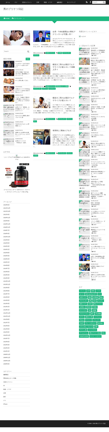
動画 (101, 297)
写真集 (95, 307)
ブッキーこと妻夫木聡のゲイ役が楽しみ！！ (98, 90)
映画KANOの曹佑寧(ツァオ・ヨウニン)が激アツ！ (98, 173)
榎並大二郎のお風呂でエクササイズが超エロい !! (98, 144)
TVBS (60, 53)
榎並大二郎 (89, 317)
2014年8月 (6, 265)
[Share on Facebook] (90, 2)
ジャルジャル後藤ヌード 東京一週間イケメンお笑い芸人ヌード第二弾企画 (98, 153)
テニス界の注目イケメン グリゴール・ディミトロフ (98, 248)
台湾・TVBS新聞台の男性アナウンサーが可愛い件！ (98, 258)
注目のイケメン (27, 2)
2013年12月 (6, 281)
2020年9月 (6, 221)
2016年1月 (6, 249)
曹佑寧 (89, 307)
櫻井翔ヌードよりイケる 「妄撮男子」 (98, 230)
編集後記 (59, 2)
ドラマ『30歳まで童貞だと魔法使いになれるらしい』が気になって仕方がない (22, 100)
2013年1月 (6, 310)
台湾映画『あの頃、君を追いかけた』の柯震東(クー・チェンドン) (98, 81)
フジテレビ (52, 88)
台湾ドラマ (83, 297)
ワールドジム (84, 333)
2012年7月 (6, 322)
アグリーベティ (84, 313)
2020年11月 (6, 217)
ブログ (35, 155)
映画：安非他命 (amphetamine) (95, 203)
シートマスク (92, 330)
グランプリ (96, 320)
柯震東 (94, 310)
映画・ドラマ (48, 2)
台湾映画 (95, 297)
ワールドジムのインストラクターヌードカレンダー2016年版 (98, 163)
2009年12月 (6, 354)
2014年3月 (6, 278)
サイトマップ (71, 2)
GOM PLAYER (84, 336)
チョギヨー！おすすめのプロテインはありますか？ (22, 65)
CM (89, 310)
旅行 (4, 396)
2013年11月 (6, 284)
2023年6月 (6, 205)
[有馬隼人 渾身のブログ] (41, 137)
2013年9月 (6, 287)
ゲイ (16, 2)
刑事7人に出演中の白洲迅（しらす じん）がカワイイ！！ (22, 134)
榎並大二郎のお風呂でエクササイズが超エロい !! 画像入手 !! (64, 67)
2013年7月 (6, 294)
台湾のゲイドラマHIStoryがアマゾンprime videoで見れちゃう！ (22, 90)
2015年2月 (6, 259)
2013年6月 (6, 297)
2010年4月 (6, 345)
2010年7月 (6, 338)
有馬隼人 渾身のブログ (62, 131)
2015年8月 (6, 252)
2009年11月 (6, 357)
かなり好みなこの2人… (98, 135)
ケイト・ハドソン (95, 336)
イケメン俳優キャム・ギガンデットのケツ (98, 222)
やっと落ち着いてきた (21, 80)
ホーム (8, 2)
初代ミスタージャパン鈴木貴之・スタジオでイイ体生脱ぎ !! (98, 126)
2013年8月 (6, 291)
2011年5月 (6, 332)
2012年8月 (6, 319)
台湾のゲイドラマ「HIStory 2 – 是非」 (21, 141)
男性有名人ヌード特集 (62, 86)
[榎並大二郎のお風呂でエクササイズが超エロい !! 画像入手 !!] (41, 69)
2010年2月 (6, 348)
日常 (38, 2)
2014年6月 (6, 271)
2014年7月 (6, 268)
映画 (93, 291)
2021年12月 (6, 208)
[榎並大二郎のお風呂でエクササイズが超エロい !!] (41, 102)
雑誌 (89, 297)
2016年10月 (6, 236)
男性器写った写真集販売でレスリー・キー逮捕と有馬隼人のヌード (98, 52)
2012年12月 (6, 313)
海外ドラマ (83, 304)
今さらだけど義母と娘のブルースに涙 (22, 116)
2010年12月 (6, 335)
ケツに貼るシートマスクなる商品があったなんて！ (98, 213)
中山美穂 (98, 313)
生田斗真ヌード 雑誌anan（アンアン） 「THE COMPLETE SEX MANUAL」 (98, 184)
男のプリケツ (98, 304)
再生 (103, 333)
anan (94, 300)
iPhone (5, 404)
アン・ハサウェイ (90, 323)
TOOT (81, 323)
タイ (35, 121)
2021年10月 (6, 211)
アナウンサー (66, 53)
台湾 (88, 291)
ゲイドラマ (83, 310)
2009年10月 (6, 360)
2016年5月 (6, 243)
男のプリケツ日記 (13, 9)
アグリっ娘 (83, 330)
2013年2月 (6, 306)
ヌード (82, 294)
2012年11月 (6, 316)
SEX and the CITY (91, 294)
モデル (82, 317)
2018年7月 (6, 230)
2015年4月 (6, 256)
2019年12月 (6, 224)
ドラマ (98, 291)
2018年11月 (6, 227)
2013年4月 (6, 303)
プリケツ (88, 320)
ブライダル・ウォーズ (86, 326)
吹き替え (100, 323)
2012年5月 (6, 329)
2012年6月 (6, 326)
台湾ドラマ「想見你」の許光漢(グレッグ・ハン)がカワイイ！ (22, 108)
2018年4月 (6, 233)
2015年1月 (6, 262)
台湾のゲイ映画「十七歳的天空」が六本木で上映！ (98, 108)
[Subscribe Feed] (87, 2)
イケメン (36, 55)
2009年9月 (6, 364)
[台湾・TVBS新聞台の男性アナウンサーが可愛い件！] (41, 36)
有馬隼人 (82, 307)
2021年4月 (6, 214)
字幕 (96, 326)
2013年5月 (6, 300)
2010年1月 (6, 351)
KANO (90, 304)
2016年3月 (6, 246)
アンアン (100, 300)
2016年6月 (6, 240)
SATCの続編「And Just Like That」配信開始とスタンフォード (22, 73)
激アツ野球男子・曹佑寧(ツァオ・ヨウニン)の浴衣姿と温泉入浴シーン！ (98, 71)
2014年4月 (6, 275)
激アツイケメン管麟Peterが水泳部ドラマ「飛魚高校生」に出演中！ (98, 194)
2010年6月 (6, 341)
